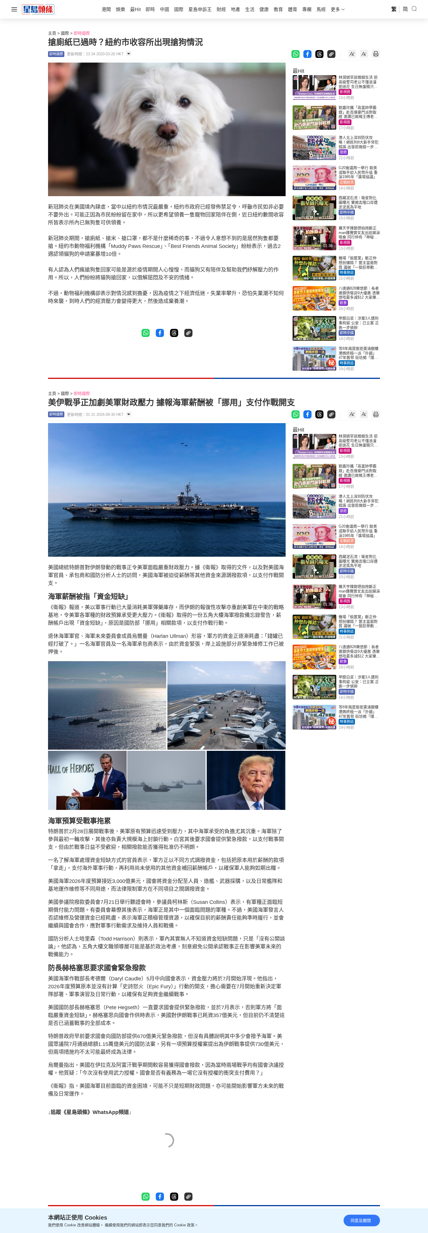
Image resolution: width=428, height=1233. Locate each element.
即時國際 (82, 33)
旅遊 (343, 152)
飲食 (343, 303)
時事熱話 (347, 272)
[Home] (38, 9)
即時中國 (347, 212)
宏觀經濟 (347, 182)
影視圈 (345, 92)
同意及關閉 (361, 1220)
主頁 (52, 33)
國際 (65, 33)
